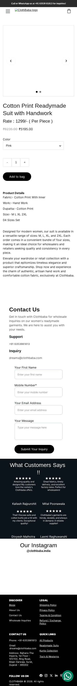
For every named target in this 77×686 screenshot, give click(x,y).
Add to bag (17, 176)
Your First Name (25, 367)
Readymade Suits (49, 645)
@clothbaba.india (38, 550)
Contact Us (15, 615)
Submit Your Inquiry (34, 449)
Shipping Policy (48, 605)
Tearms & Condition (50, 615)
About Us (14, 610)
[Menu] (8, 11)
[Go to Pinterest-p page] (61, 675)
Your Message (24, 421)
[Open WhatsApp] (67, 676)
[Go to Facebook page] (41, 675)
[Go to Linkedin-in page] (56, 675)
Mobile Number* (26, 385)
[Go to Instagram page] (46, 675)
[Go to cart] (69, 11)
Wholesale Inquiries (20, 620)
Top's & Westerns (49, 656)
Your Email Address (28, 403)
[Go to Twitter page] (51, 675)
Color (6, 139)
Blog (11, 605)
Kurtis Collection (49, 650)
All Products (46, 640)
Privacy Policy (47, 610)
